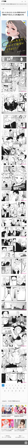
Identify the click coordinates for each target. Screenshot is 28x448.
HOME (3, 4)
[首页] (26, 443)
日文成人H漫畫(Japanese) (11, 4)
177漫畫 (3, 1)
